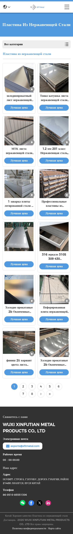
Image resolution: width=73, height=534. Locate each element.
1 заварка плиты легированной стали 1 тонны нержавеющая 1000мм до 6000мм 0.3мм (19, 204)
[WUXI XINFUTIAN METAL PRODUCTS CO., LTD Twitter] (39, 503)
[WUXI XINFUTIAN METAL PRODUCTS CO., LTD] (37, 7)
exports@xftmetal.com (25, 446)
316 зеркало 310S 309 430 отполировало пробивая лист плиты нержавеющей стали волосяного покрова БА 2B (54, 257)
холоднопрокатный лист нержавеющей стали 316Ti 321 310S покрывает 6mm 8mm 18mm (18, 98)
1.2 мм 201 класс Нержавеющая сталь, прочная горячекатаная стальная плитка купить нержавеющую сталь (54, 151)
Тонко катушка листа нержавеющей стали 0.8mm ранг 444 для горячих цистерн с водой (54, 98)
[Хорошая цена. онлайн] (19, 236)
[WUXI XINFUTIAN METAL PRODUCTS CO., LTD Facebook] (31, 503)
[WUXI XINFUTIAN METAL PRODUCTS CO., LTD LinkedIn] (48, 503)
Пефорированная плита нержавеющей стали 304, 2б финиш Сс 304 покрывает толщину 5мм (54, 310)
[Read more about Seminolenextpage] (41, 394)
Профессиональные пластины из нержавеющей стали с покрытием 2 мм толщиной (54, 204)
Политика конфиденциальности (29, 528)
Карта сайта (54, 528)
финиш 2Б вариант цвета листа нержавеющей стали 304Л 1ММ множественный (19, 363)
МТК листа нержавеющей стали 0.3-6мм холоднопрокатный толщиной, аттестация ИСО (19, 151)
